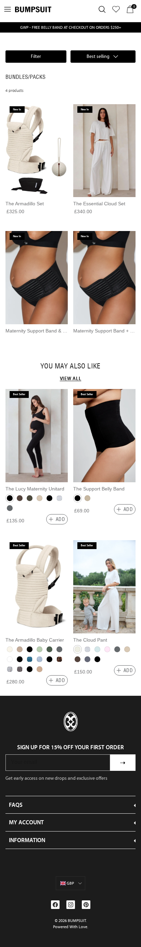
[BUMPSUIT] (33, 9)
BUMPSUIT (77, 920)
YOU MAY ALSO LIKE (70, 366)
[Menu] (7, 9)
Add (60, 519)
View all (70, 378)
